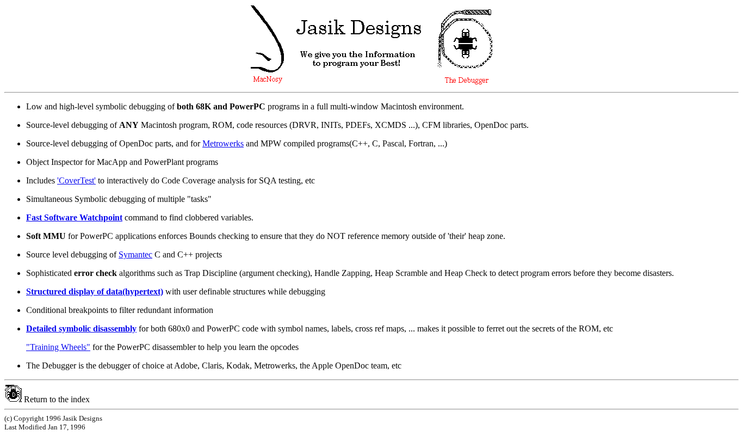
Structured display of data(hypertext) (94, 291)
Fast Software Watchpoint (74, 217)
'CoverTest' (76, 180)
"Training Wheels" (58, 347)
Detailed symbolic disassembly (81, 328)
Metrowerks (223, 143)
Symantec (135, 254)
